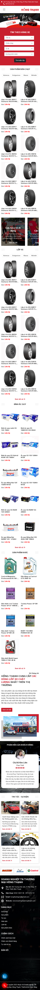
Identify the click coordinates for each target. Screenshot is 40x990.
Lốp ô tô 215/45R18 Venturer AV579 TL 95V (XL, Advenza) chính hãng (8, 157)
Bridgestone (16, 75)
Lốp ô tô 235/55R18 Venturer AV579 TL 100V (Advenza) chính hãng (9, 211)
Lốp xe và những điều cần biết (28, 849)
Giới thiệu (4, 912)
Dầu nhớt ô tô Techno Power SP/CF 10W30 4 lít (10, 605)
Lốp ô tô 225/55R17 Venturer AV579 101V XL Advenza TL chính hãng (29, 102)
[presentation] (2, 870)
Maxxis (26, 75)
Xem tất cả (19, 399)
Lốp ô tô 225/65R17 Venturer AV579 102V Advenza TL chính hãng (10, 129)
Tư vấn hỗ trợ (6, 944)
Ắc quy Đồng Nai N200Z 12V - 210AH (8, 538)
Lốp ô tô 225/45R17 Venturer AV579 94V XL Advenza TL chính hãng (9, 102)
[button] (17, 25)
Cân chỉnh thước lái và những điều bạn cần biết (29, 819)
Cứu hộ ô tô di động (13, 229)
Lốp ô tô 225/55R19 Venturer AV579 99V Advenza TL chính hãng (30, 183)
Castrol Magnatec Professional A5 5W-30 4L (10, 578)
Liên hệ (3, 925)
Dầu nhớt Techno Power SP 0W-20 (7, 632)
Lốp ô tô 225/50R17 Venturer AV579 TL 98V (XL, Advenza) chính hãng (8, 184)
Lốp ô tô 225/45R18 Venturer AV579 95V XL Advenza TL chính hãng (29, 157)
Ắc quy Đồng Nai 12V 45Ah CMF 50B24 (29, 538)
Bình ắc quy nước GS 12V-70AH (9, 429)
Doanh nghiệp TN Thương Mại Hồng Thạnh (18, 881)
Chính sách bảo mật (8, 938)
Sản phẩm (4, 915)
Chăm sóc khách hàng (9, 941)
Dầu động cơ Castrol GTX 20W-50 (29, 577)
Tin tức (3, 918)
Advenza (6, 75)
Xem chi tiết (13, 242)
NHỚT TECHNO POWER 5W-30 (27, 632)
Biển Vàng (33, 987)
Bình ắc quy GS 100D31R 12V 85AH (28, 429)
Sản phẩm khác (6, 928)
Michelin (34, 75)
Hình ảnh (4, 921)
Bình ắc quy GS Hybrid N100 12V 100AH (9, 456)
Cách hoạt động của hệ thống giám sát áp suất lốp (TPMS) (10, 819)
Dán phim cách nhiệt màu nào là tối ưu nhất (9, 850)
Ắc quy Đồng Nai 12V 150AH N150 (9, 484)
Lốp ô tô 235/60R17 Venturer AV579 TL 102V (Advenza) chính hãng (29, 130)
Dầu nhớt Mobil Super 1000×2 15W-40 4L (9, 659)
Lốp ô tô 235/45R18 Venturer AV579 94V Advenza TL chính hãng (30, 210)
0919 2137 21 (10, 4)
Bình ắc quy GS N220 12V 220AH (9, 511)
